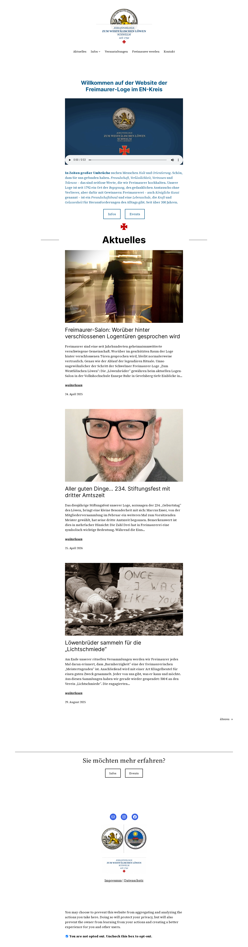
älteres (226, 719)
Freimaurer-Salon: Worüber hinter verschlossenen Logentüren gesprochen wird (122, 333)
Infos (94, 51)
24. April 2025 (74, 394)
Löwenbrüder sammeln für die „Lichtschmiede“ (103, 645)
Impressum (113, 880)
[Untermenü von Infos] (99, 51)
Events (135, 214)
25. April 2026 (74, 548)
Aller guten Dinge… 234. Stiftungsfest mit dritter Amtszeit (117, 491)
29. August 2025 (75, 702)
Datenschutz (133, 880)
